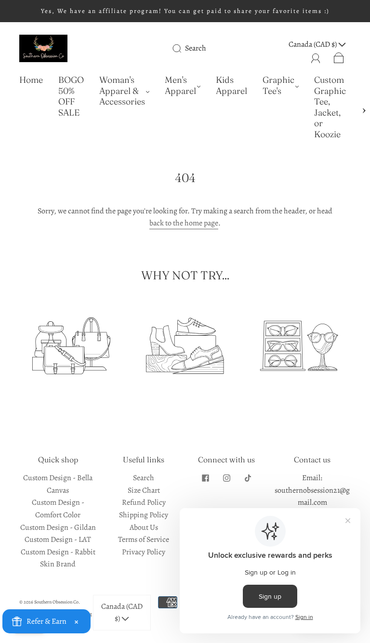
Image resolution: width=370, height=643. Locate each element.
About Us (144, 527)
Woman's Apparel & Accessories (122, 91)
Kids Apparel (231, 85)
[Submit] (183, 48)
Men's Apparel (180, 85)
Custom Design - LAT (58, 539)
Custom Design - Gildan (58, 527)
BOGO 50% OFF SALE (71, 96)
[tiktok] (247, 477)
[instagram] (226, 477)
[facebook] (205, 477)
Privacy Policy (143, 552)
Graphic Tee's (278, 85)
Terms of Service (143, 539)
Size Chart (144, 490)
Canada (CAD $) (122, 612)
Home (31, 80)
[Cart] (339, 57)
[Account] (315, 57)
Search (195, 48)
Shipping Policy (143, 515)
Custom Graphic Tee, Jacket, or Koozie (330, 107)
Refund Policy (144, 502)
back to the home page (183, 223)
